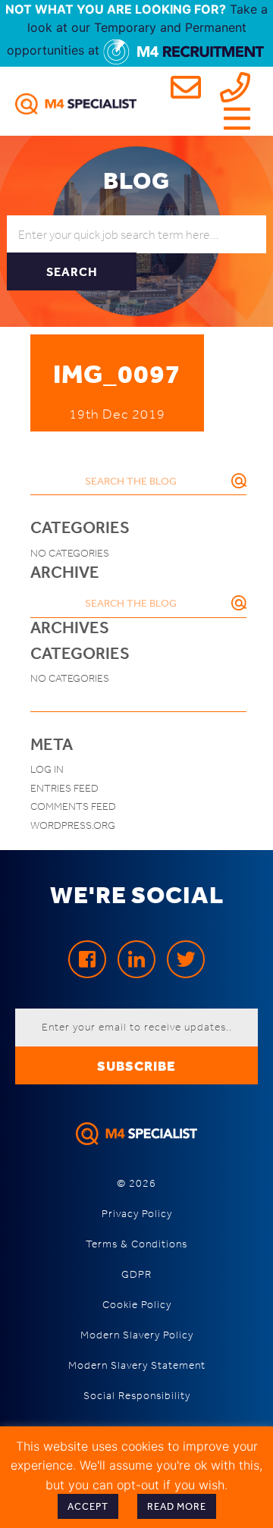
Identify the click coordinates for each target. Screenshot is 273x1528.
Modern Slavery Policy (136, 1335)
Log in (47, 769)
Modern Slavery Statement (137, 1365)
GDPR (136, 1274)
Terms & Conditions (136, 1244)
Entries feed (64, 788)
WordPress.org (72, 825)
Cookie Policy (136, 1304)
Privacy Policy (137, 1213)
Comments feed (73, 806)
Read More (176, 1506)
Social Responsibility (136, 1395)
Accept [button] (87, 1506)
